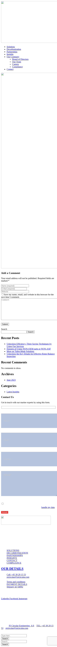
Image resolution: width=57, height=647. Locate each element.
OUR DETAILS (12, 568)
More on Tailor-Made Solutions (20, 351)
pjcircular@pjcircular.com (17, 628)
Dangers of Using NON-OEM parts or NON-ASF (29, 349)
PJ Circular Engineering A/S (21, 625)
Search (4, 329)
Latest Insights (13, 392)
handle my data (48, 507)
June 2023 (11, 380)
